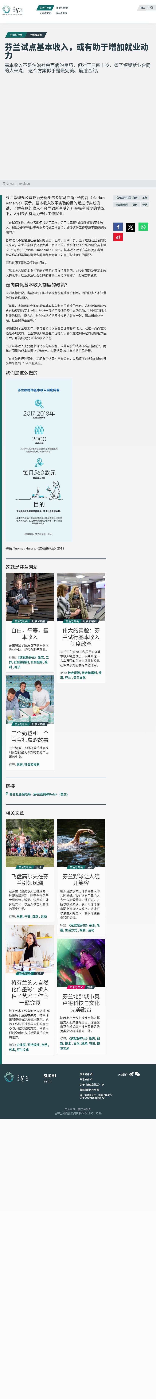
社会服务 (37, 662)
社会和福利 (121, 205)
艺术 (12, 1049)
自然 (35, 916)
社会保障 (74, 672)
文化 (76, 1043)
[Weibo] (131, 1074)
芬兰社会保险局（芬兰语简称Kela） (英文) (39, 794)
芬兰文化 (79, 677)
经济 (144, 205)
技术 (68, 1043)
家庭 (20, 764)
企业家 (21, 1044)
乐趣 (20, 916)
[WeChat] (137, 1074)
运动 (44, 916)
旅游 (84, 1043)
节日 (92, 1043)
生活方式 (71, 930)
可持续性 (33, 1044)
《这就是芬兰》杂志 (126, 198)
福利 (135, 205)
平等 (27, 916)
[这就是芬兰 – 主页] (16, 10)
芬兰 (68, 677)
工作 (144, 198)
